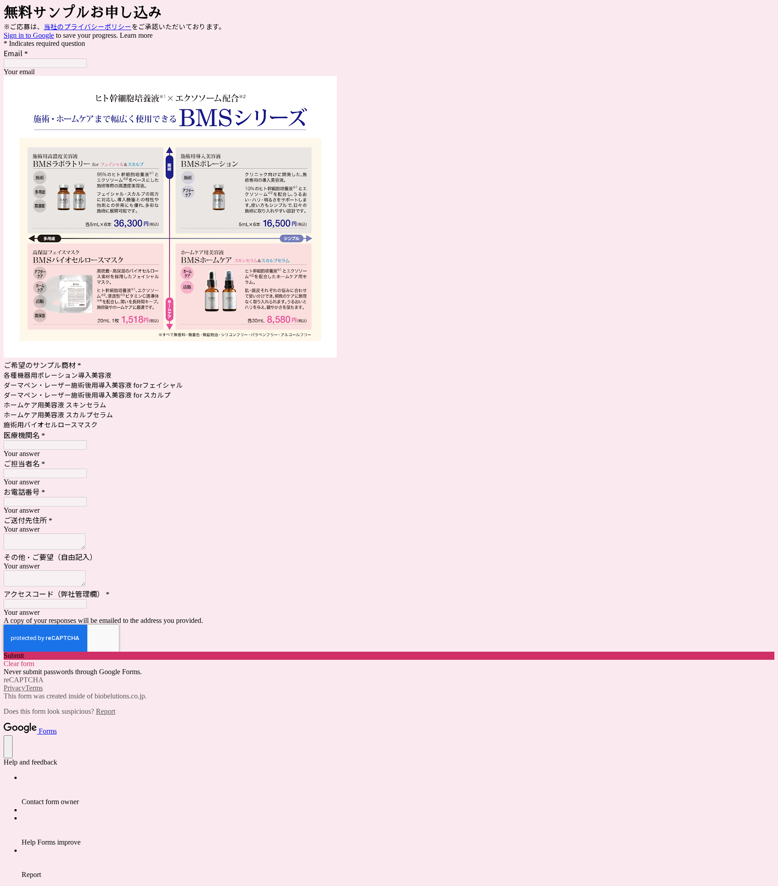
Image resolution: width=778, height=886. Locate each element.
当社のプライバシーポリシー (87, 26)
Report (105, 711)
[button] (389, 656)
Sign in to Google (29, 35)
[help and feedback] (8, 746)
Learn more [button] (136, 35)
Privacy (14, 688)
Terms (34, 688)
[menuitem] (398, 790)
